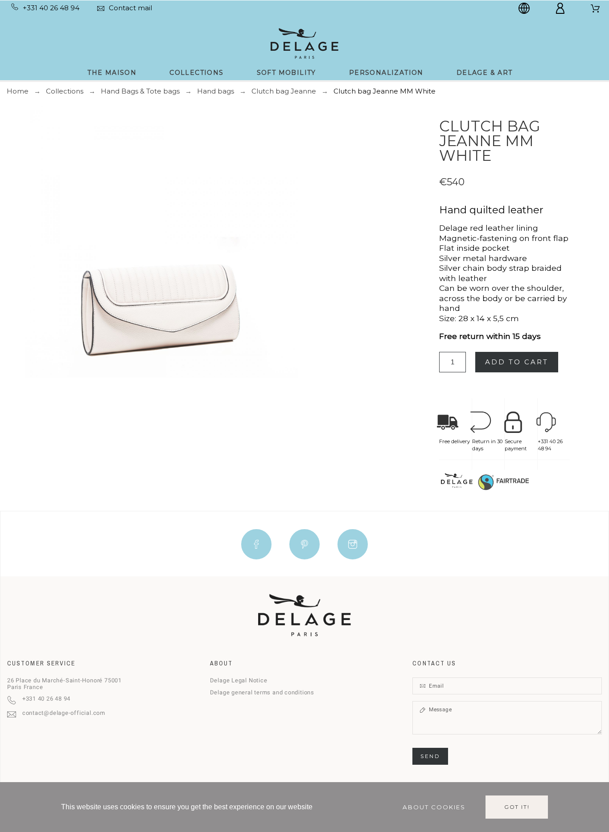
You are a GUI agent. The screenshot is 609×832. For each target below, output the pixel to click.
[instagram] (352, 544)
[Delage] (304, 43)
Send (430, 756)
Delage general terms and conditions (262, 692)
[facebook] (256, 544)
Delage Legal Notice (238, 680)
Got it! (517, 806)
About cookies (434, 807)
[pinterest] (304, 544)
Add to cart (516, 362)
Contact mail (130, 8)
